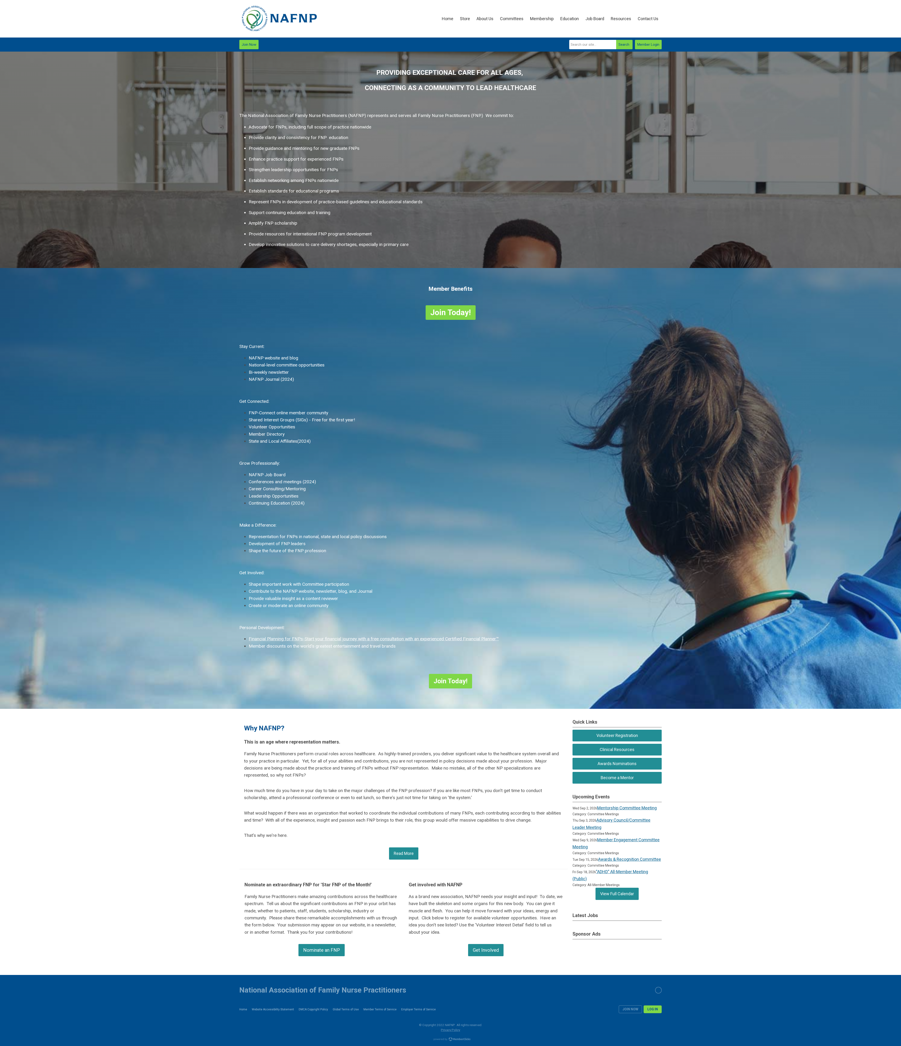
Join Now (249, 44)
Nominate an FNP (321, 950)
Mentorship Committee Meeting (627, 807)
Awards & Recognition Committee (629, 859)
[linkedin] (658, 990)
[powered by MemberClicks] (450, 1039)
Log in (652, 1009)
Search (623, 44)
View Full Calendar (617, 893)
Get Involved (486, 950)
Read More (404, 853)
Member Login (648, 44)
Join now (630, 1009)
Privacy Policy (450, 1030)
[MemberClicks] (279, 19)
